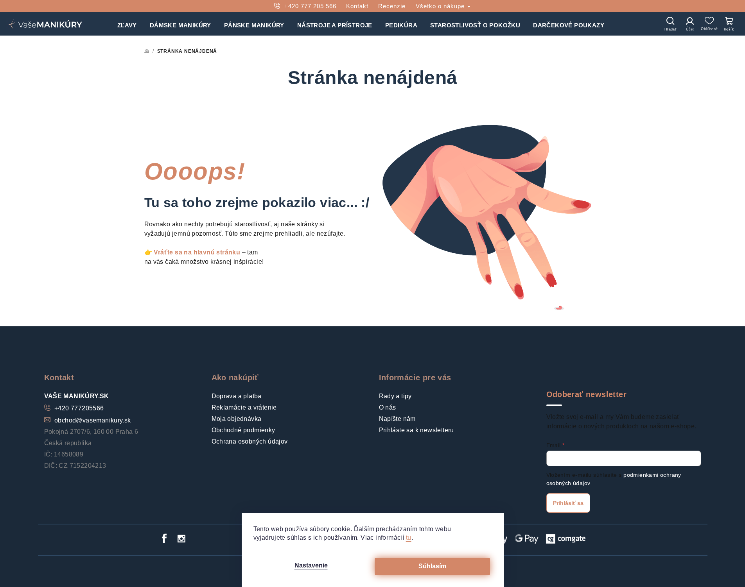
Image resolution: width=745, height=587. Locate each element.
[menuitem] (127, 24)
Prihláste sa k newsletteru (416, 430)
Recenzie (392, 6)
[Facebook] (164, 538)
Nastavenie (311, 565)
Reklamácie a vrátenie (244, 407)
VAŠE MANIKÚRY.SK (76, 396)
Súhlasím (432, 566)
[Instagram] (181, 538)
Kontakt (357, 6)
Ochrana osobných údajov (250, 441)
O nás (387, 407)
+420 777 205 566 (310, 6)
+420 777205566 (79, 408)
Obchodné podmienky (243, 430)
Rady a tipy (395, 396)
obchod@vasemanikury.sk (92, 420)
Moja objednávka (237, 418)
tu (408, 537)
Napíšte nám (397, 418)
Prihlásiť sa (568, 503)
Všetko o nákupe (441, 6)
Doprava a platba (237, 396)
